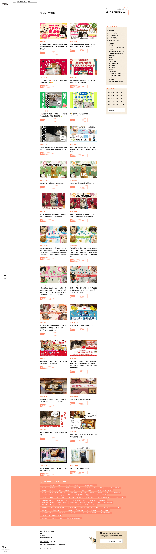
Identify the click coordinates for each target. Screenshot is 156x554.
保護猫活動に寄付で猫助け (79, 500)
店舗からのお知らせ (32, 1)
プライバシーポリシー (57, 518)
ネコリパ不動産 (67, 510)
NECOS (111, 43)
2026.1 (119, 101)
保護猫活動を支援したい (62, 500)
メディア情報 (113, 38)
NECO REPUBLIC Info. (22, 1)
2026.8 (111, 92)
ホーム (14, 1)
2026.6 (111, 95)
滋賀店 (111, 45)
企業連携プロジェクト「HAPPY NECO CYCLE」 (54, 507)
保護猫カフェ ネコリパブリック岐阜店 (51, 490)
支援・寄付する (111, 541)
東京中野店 (112, 67)
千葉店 (111, 49)
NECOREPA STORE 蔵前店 (76, 497)
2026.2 (111, 101)
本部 (110, 57)
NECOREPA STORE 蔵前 (116, 81)
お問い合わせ (45, 518)
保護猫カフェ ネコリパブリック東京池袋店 (109, 492)
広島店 (111, 69)
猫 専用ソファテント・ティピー (109, 507)
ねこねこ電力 (103, 510)
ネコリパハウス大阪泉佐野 (116, 47)
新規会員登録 (62, 544)
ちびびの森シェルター (118, 497)
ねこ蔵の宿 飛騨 (78, 495)
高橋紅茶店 (79, 510)
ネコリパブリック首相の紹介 (71, 485)
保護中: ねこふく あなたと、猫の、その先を (100, 502)
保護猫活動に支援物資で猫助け (97, 500)
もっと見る (111, 110)
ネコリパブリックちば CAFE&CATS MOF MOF (54, 492)
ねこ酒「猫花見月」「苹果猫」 (88, 507)
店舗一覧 (44, 488)
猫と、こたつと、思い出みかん (50, 510)
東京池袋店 (112, 65)
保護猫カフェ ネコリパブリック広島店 (96, 495)
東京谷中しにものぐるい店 (116, 51)
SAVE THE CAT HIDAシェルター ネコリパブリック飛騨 (56, 495)
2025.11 (120, 104)
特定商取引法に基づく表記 (73, 518)
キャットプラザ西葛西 (115, 73)
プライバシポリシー (44, 541)
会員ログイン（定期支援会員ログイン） (49, 544)
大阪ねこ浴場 (40, 1)
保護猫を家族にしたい (47, 500)
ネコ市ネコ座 (59, 513)
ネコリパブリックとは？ (55, 485)
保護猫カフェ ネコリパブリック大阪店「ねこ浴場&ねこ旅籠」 (65, 488)
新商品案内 (112, 30)
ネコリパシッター (67, 504)
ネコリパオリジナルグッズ (75, 513)
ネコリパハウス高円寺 (115, 75)
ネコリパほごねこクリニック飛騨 (93, 488)
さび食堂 (111, 79)
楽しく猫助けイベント (47, 513)
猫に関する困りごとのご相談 (77, 502)
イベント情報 (113, 33)
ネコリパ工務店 (91, 510)
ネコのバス (112, 77)
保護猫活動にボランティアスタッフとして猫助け (54, 502)
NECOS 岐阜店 (90, 497)
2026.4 (111, 98)
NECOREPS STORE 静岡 (116, 53)
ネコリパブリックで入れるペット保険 (85, 504)
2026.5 (119, 95)
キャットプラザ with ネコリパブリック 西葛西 (53, 497)
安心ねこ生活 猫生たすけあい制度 (51, 504)
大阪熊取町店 (113, 71)
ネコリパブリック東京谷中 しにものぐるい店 (99, 490)
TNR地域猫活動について (89, 485)
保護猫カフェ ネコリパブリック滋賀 (74, 490)
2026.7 (119, 92)
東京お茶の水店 (113, 63)
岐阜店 (111, 59)
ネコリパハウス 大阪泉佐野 (112, 488)
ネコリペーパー (113, 35)
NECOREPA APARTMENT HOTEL (50, 515)
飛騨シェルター (113, 55)
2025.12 (111, 104)
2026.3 (119, 98)
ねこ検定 (72, 507)
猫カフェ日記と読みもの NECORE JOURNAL (99, 513)
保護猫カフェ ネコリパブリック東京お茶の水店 (82, 492)
